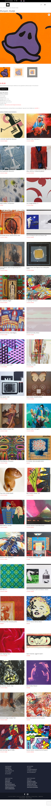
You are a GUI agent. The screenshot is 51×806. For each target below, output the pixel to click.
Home (1, 7)
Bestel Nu (4, 89)
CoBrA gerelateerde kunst (10, 785)
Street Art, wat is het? (31, 784)
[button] (49, 15)
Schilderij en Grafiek (31, 781)
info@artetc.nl (8, 767)
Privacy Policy (34, 796)
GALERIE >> (37, 108)
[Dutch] (21, 1)
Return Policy (29, 797)
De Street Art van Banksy (32, 785)
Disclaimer (28, 796)
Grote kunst (7, 781)
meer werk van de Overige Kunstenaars (13, 104)
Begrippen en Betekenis (32, 782)
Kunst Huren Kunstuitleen (32, 787)
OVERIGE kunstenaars (7, 7)
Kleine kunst (7, 779)
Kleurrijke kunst (8, 782)
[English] (24, 1)
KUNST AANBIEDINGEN (10, 788)
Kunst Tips (29, 779)
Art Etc (14, 796)
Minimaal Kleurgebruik (10, 784)
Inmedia (23, 796)
